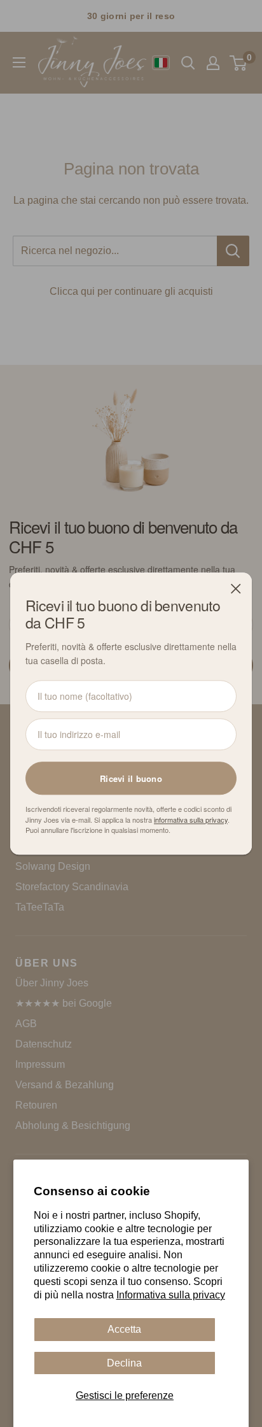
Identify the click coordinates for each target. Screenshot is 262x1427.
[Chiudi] (236, 588)
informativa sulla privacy (191, 819)
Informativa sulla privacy (170, 1294)
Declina (124, 1363)
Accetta (124, 1329)
